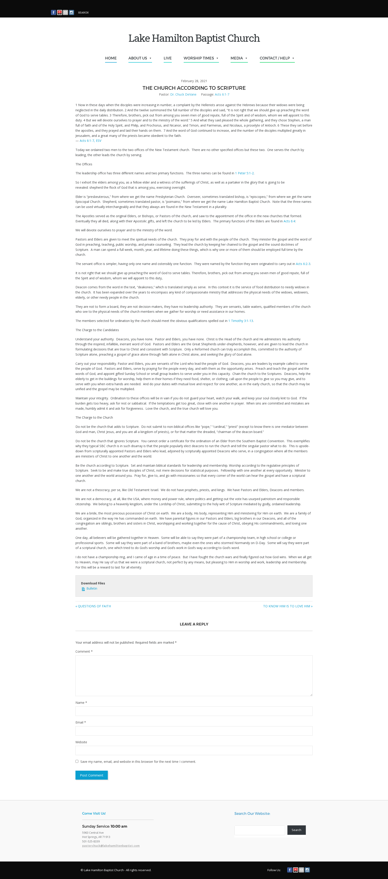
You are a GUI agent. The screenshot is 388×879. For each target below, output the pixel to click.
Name (81, 702)
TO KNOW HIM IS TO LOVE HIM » (288, 606)
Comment (84, 651)
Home (111, 58)
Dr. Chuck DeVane (183, 94)
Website (81, 742)
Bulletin (91, 588)
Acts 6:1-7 (222, 94)
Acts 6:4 (289, 221)
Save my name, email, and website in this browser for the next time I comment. (138, 761)
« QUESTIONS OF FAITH (93, 606)
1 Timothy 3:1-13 (240, 321)
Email (80, 722)
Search (296, 830)
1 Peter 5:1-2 (244, 173)
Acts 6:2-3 (303, 264)
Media (237, 58)
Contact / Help (275, 58)
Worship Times (199, 58)
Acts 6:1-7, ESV (90, 140)
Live (168, 58)
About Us (137, 58)
